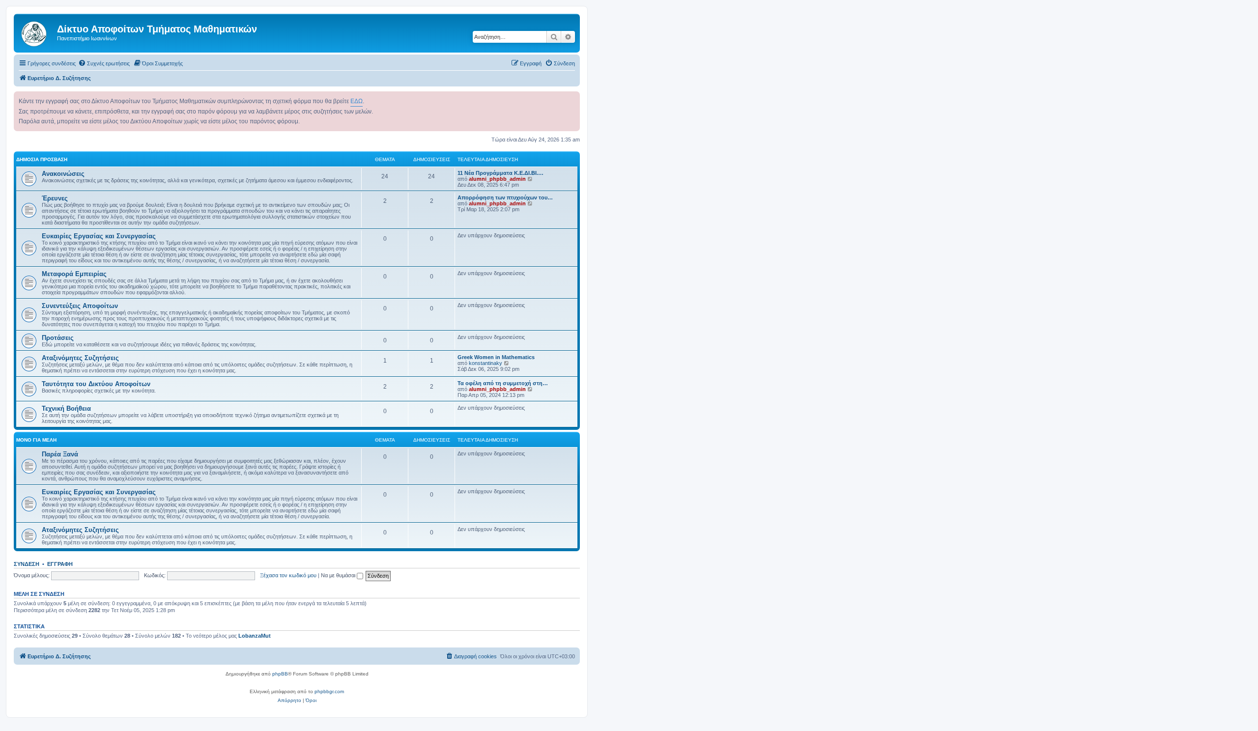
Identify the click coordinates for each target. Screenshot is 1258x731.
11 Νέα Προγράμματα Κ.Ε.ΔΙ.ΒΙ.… (500, 173)
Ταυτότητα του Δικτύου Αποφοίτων (96, 384)
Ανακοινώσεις (63, 173)
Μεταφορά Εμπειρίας (74, 274)
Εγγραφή (60, 564)
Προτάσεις (58, 337)
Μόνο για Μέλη (36, 440)
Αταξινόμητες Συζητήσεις (80, 358)
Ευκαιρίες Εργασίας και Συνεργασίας (99, 236)
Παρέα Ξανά (60, 454)
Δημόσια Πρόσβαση (41, 159)
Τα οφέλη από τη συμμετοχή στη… (502, 383)
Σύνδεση (26, 564)
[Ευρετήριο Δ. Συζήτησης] (36, 32)
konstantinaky (485, 363)
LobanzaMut (254, 636)
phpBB (280, 673)
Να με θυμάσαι (339, 575)
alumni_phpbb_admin (497, 179)
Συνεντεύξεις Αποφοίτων (80, 305)
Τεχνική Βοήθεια (66, 408)
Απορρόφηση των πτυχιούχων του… (505, 197)
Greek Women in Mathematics (496, 357)
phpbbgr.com (329, 691)
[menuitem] (104, 63)
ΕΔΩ (356, 101)
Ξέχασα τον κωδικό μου (288, 575)
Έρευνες (55, 198)
